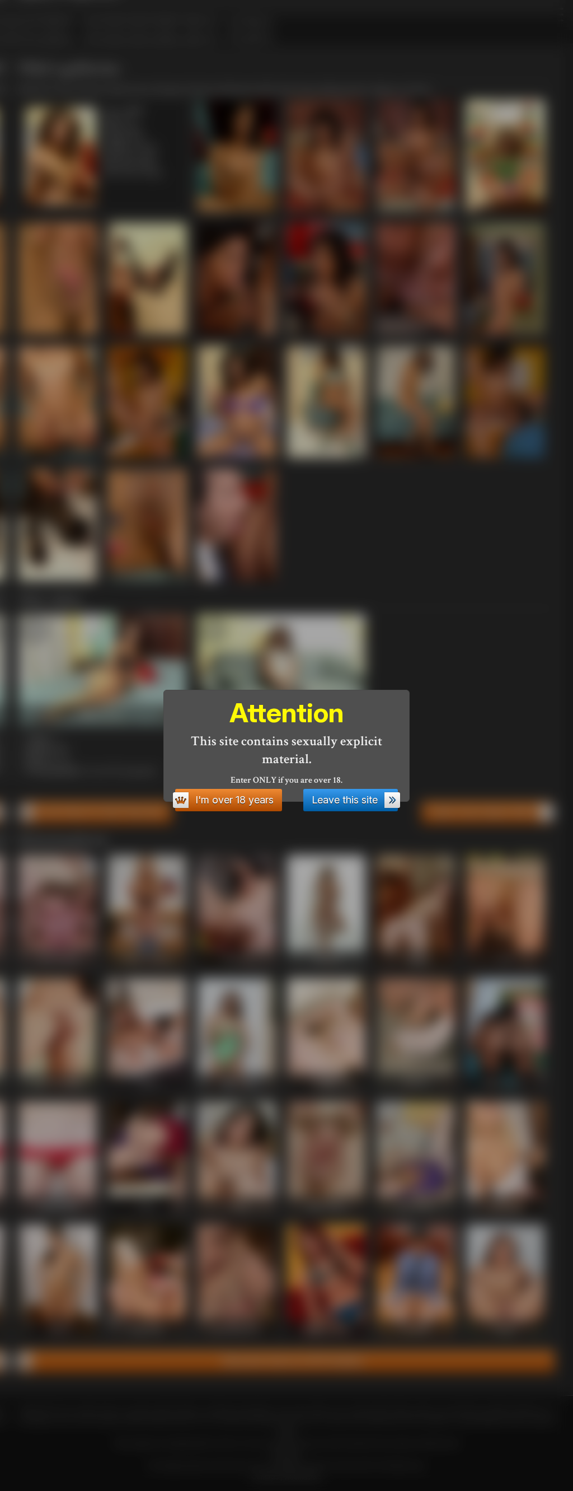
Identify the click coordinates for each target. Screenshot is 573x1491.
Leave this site (345, 800)
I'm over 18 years (234, 800)
